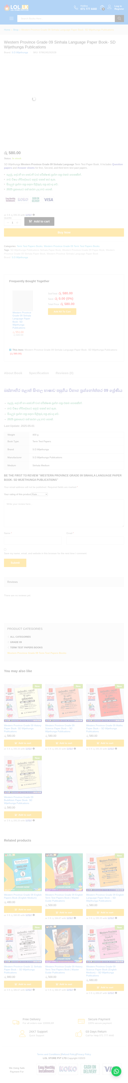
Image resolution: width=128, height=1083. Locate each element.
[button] (116, 1071)
